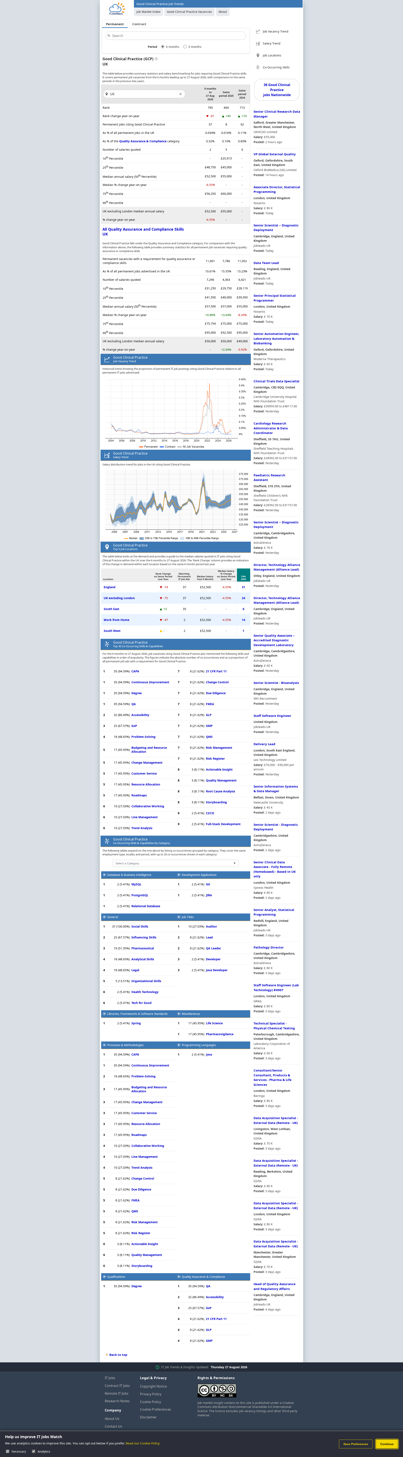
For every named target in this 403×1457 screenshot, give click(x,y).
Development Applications (199, 875)
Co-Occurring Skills (276, 67)
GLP (209, 715)
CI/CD (210, 813)
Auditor (211, 926)
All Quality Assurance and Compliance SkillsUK (143, 232)
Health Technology (144, 992)
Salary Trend (271, 43)
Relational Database (145, 906)
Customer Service (144, 773)
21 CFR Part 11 (216, 671)
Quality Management (221, 780)
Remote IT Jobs (116, 1393)
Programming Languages (199, 1045)
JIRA (209, 895)
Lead (209, 937)
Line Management (144, 817)
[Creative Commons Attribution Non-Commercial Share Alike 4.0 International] (248, 1388)
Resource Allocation (145, 784)
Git (208, 884)
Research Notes (117, 1401)
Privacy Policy (150, 1394)
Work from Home (116, 620)
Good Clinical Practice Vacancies (189, 12)
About (223, 12)
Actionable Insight (219, 769)
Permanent (115, 24)
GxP (134, 726)
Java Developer (217, 970)
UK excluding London (119, 598)
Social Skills (139, 926)
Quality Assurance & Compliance (142, 141)
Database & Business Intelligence (129, 875)
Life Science (214, 1023)
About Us (112, 1418)
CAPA (135, 671)
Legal (135, 970)
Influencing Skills (143, 937)
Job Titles (188, 917)
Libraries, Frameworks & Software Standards (137, 1014)
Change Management (146, 762)
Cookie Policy (150, 1402)
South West (112, 631)
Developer (213, 959)
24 (243, 598)
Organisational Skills (146, 981)
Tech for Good (141, 1003)
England (109, 587)
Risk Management (219, 748)
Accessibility (140, 715)
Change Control (217, 682)
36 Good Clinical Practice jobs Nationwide (277, 89)
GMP (209, 726)
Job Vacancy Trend (275, 31)
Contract (139, 24)
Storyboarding (216, 802)
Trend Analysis (141, 828)
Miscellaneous (191, 1014)
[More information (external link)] (155, 59)
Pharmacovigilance (219, 1034)
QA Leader (213, 948)
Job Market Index (148, 12)
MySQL (136, 884)
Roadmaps (139, 795)
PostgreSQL (139, 895)
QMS (209, 737)
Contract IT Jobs (117, 1385)
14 (243, 620)
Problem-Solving (143, 737)
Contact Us (113, 1426)
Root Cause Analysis (220, 791)
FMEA (210, 704)
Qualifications (116, 1277)
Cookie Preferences (155, 1409)
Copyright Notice (153, 1386)
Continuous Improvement (150, 682)
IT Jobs (110, 1378)
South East (111, 609)
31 (243, 587)
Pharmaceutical (142, 948)
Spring (136, 1023)
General (112, 917)
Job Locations (272, 55)
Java (209, 1054)
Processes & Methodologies (125, 1045)
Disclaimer (148, 1417)
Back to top (118, 1354)
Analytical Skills (142, 959)
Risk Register (215, 759)
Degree (136, 693)
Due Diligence (216, 693)
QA (133, 704)
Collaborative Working (147, 806)
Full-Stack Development (223, 824)
